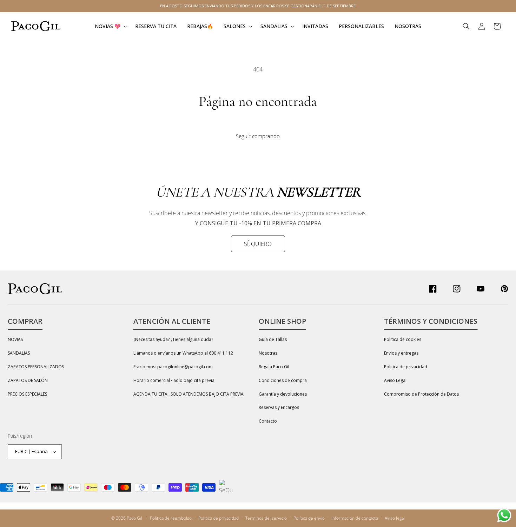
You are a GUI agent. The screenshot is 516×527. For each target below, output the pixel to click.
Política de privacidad (218, 518)
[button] (110, 26)
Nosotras (268, 353)
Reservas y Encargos (279, 407)
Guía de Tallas (273, 339)
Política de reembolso (171, 518)
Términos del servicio (266, 518)
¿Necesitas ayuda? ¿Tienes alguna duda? (173, 339)
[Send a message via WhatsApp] (504, 515)
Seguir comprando (258, 135)
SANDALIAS (19, 353)
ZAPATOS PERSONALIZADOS (36, 367)
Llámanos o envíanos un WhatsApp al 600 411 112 (183, 353)
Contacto (268, 421)
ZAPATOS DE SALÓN (28, 380)
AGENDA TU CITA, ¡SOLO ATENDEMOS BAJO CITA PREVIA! (189, 394)
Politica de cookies (402, 339)
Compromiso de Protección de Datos (421, 394)
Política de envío (309, 518)
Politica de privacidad (405, 367)
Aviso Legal (395, 380)
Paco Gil (134, 518)
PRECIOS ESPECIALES (27, 394)
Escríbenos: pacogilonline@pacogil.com (173, 367)
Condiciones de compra (283, 380)
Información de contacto (354, 518)
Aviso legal (395, 518)
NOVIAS (15, 339)
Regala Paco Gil (274, 367)
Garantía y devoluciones (283, 394)
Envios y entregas (401, 353)
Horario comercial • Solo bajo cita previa (173, 380)
